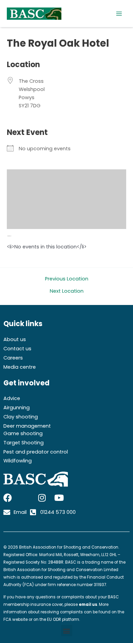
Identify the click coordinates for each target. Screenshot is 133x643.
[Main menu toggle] (119, 13)
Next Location (67, 291)
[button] (66, 630)
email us (88, 604)
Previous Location (66, 278)
